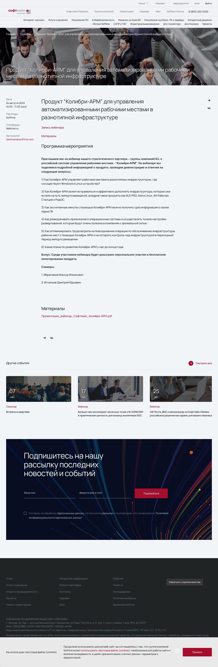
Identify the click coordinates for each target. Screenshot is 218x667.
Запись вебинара (52, 127)
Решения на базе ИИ (129, 19)
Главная (11, 34)
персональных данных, (71, 513)
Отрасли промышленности (21, 591)
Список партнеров (70, 585)
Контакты (65, 591)
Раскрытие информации (73, 578)
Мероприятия (181, 3)
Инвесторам (127, 11)
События (26, 34)
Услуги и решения (58, 19)
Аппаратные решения (200, 19)
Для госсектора (172, 23)
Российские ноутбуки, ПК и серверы (164, 19)
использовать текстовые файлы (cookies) (105, 650)
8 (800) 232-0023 (198, 11)
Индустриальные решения (144, 23)
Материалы (48, 136)
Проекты (207, 23)
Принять (197, 652)
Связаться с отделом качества (184, 582)
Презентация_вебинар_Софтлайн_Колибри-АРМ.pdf (76, 316)
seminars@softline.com (20, 139)
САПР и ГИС (120, 23)
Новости (118, 585)
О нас (9, 578)
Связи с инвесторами (18, 604)
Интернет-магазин (34, 19)
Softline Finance (175, 11)
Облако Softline (101, 23)
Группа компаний (104, 11)
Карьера (144, 11)
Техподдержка (121, 591)
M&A (158, 11)
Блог (197, 3)
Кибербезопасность (103, 19)
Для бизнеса (191, 23)
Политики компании (124, 598)
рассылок (107, 513)
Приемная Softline (124, 604)
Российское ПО (80, 19)
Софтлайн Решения (77, 11)
